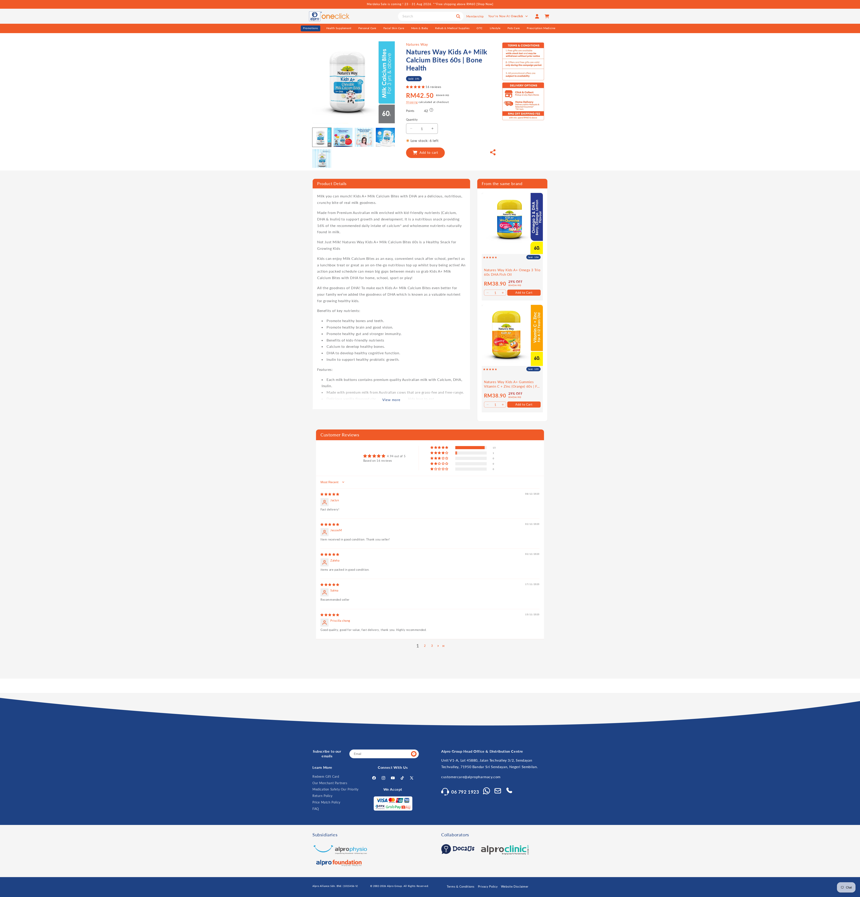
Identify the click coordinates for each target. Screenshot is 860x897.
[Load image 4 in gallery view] (385, 137)
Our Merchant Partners (329, 783)
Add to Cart (524, 292)
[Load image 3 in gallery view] (364, 137)
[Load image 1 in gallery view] (321, 137)
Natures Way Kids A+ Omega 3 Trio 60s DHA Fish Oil (512, 272)
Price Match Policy (326, 802)
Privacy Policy (488, 886)
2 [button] (425, 645)
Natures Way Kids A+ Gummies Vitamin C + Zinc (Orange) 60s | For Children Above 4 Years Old (512, 384)
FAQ (315, 809)
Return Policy (322, 796)
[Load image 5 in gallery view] (321, 158)
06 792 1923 (465, 791)
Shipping (412, 102)
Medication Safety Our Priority (335, 789)
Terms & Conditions (461, 886)
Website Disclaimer (515, 886)
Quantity (412, 119)
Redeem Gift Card (325, 776)
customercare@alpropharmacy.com (471, 777)
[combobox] (431, 16)
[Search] (458, 16)
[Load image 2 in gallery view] (342, 137)
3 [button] (432, 645)
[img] (329, 494)
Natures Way (417, 44)
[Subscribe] (414, 754)
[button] (416, 87)
